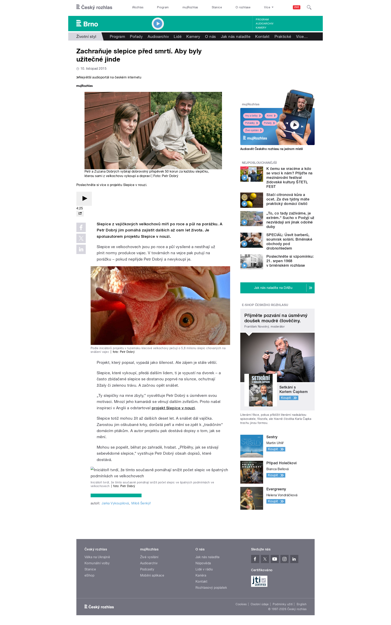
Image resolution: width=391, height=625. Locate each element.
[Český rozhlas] (94, 7)
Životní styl (86, 36)
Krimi (269, 115)
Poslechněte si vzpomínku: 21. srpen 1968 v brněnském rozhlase (290, 260)
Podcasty (147, 569)
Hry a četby (251, 115)
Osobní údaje (260, 604)
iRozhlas (138, 7)
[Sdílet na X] (81, 238)
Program (163, 7)
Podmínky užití (283, 604)
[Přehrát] (84, 199)
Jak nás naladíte (235, 36)
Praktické (283, 36)
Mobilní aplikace (152, 575)
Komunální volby (97, 563)
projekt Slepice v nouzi (173, 408)
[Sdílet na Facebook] (81, 227)
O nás (210, 36)
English (301, 604)
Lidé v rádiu (204, 569)
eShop (89, 575)
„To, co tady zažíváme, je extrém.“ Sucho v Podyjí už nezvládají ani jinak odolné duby (290, 220)
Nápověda (203, 563)
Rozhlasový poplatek (211, 588)
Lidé (177, 36)
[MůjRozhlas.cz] (84, 86)
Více (302, 36)
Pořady (136, 36)
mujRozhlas (190, 7)
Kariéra (201, 575)
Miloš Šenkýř (141, 503)
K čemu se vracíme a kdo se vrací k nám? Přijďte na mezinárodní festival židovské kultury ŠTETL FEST (289, 177)
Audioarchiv (264, 23)
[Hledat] (309, 7)
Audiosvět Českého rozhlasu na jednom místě (271, 149)
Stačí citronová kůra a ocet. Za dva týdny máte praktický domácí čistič (287, 199)
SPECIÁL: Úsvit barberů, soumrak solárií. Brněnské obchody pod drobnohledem (289, 241)
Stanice (217, 7)
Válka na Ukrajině (97, 557)
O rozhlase (243, 7)
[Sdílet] (80, 214)
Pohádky (250, 123)
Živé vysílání (252, 130)
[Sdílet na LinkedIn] (81, 249)
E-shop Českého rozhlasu (265, 305)
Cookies (241, 604)
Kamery (261, 27)
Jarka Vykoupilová (115, 503)
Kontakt (262, 36)
